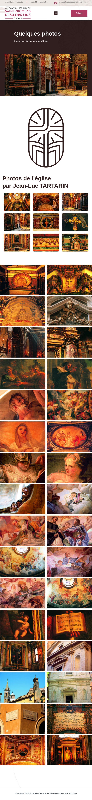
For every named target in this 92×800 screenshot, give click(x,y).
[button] (56, 13)
